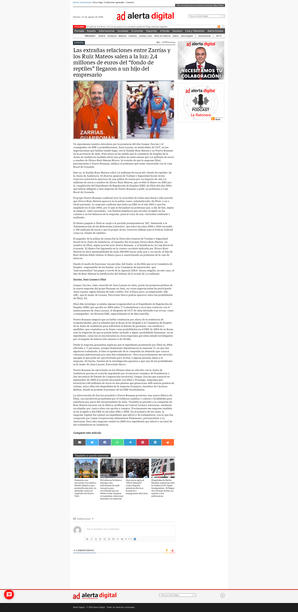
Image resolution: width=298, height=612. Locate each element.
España (91, 31)
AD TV (218, 35)
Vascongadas (187, 35)
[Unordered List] (109, 539)
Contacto (130, 2)
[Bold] (87, 539)
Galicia (175, 35)
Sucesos (177, 31)
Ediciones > (90, 35)
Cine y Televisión (194, 31)
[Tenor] (135, 539)
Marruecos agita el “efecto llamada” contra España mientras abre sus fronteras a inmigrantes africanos (137, 486)
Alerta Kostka (215, 31)
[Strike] (100, 539)
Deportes (151, 31)
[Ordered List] (104, 539)
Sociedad (122, 31)
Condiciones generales (114, 2)
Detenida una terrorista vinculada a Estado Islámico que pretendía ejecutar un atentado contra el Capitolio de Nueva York (85, 487)
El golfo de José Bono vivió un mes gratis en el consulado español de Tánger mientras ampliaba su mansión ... (133, 26)
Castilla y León (145, 35)
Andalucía (111, 35)
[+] (130, 539)
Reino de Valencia (162, 35)
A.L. (159, 42)
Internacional (106, 31)
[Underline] (96, 539)
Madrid (101, 35)
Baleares (122, 35)
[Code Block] (117, 539)
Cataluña (133, 35)
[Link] (122, 539)
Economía (137, 31)
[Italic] (91, 539)
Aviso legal (98, 2)
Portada (79, 31)
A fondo (164, 31)
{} (126, 539)
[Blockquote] (113, 539)
